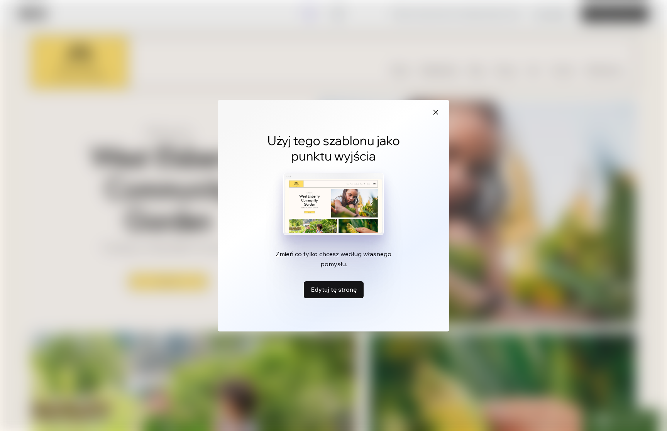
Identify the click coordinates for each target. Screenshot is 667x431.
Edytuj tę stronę (334, 289)
